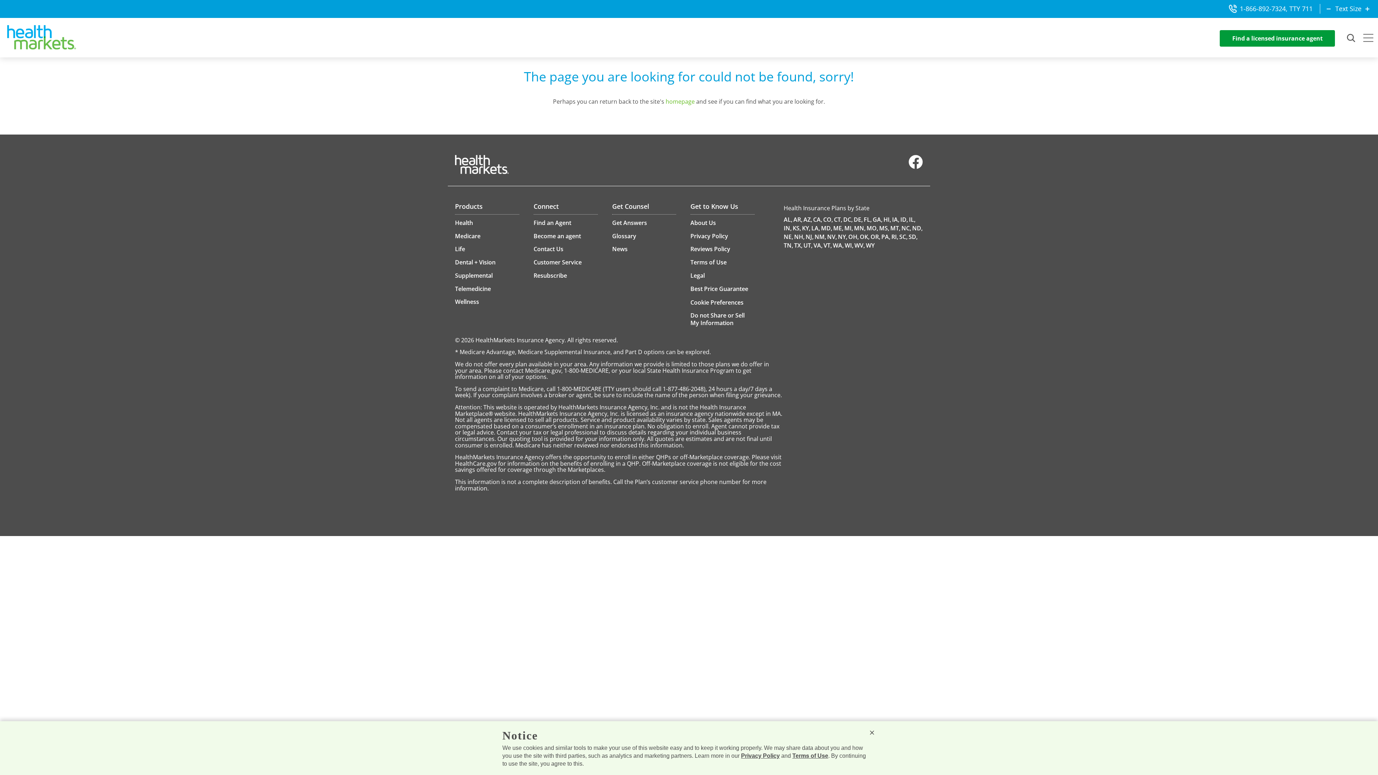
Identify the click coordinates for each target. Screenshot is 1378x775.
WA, (838, 245)
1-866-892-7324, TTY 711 (1276, 8)
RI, (894, 237)
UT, (807, 245)
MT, (895, 228)
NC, (906, 228)
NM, (820, 237)
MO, (872, 228)
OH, (853, 237)
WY (870, 245)
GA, (877, 220)
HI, (887, 220)
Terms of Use (810, 756)
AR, (797, 220)
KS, (797, 228)
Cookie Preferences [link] (717, 302)
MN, (860, 228)
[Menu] (1368, 39)
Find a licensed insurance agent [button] (1277, 38)
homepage (680, 101)
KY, (806, 228)
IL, (912, 220)
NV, (832, 237)
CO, (828, 220)
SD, (913, 237)
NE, (788, 237)
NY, (842, 237)
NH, (799, 237)
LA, (815, 228)
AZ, (807, 220)
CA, (817, 220)
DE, (858, 220)
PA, (885, 237)
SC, (903, 237)
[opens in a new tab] (916, 167)
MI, (848, 228)
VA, (818, 245)
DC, (848, 220)
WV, (859, 245)
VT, (828, 245)
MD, (826, 228)
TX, (798, 245)
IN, (788, 228)
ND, (917, 228)
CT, (838, 220)
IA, (895, 220)
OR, (875, 237)
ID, (904, 220)
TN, (788, 245)
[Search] (1351, 38)
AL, (788, 220)
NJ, (810, 237)
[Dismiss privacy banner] (872, 732)
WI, (849, 245)
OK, (865, 237)
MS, (884, 228)
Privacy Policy (760, 756)
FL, (868, 220)
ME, (838, 228)
